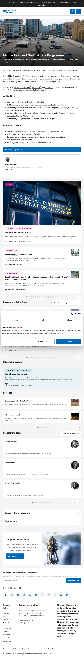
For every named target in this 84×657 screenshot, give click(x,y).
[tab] (27, 297)
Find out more (13, 556)
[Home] (9, 11)
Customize (40, 342)
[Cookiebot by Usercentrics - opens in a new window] (73, 314)
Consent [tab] (14, 320)
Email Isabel (8, 169)
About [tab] (69, 320)
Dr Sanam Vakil (9, 70)
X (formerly (22, 87)
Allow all (68, 342)
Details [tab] (42, 320)
